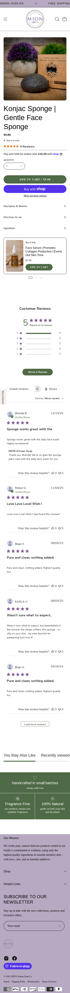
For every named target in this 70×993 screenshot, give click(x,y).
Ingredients (9, 228)
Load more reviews (35, 724)
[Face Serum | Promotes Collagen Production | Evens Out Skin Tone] (14, 256)
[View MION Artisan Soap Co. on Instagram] (6, 958)
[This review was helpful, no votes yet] (53, 473)
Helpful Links (12, 884)
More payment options (35, 195)
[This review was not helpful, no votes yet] (59, 473)
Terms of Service (49, 981)
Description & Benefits (15, 206)
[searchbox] (20, 389)
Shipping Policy (18, 981)
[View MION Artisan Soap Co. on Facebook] (14, 958)
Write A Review (37, 372)
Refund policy (34, 981)
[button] (56, 19)
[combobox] (49, 398)
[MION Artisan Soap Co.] (35, 19)
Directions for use (13, 217)
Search (6, 981)
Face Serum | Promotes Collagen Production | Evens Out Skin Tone (43, 251)
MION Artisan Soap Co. (21, 976)
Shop (7, 871)
